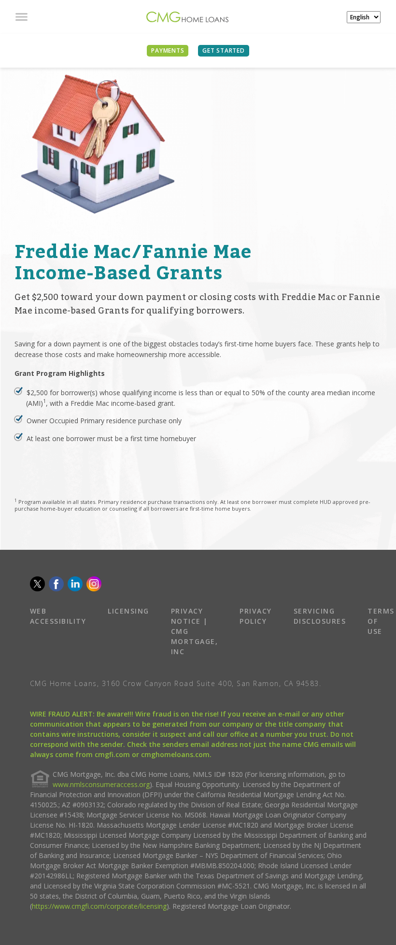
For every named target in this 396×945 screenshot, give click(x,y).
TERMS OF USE (381, 621)
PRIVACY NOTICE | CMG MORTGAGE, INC (194, 631)
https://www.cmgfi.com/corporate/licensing (99, 906)
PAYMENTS (167, 50)
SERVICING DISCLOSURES (320, 616)
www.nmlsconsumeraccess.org (101, 784)
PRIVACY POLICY (256, 616)
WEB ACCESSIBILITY (58, 616)
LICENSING (128, 611)
